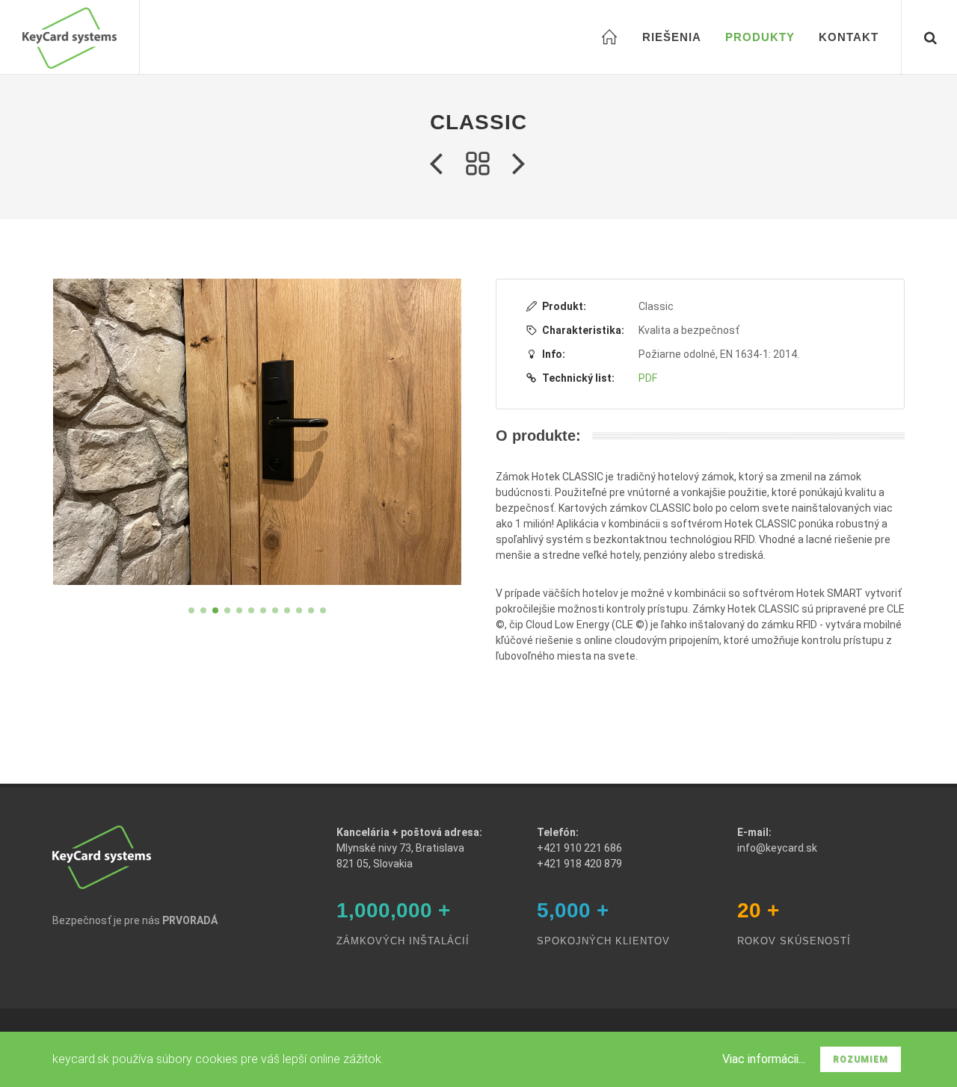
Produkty (760, 37)
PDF (647, 378)
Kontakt (848, 37)
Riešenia (671, 37)
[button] (191, 610)
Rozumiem (860, 1059)
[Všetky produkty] (477, 164)
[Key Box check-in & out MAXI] (435, 164)
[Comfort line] (519, 164)
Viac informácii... (763, 1059)
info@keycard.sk (777, 848)
